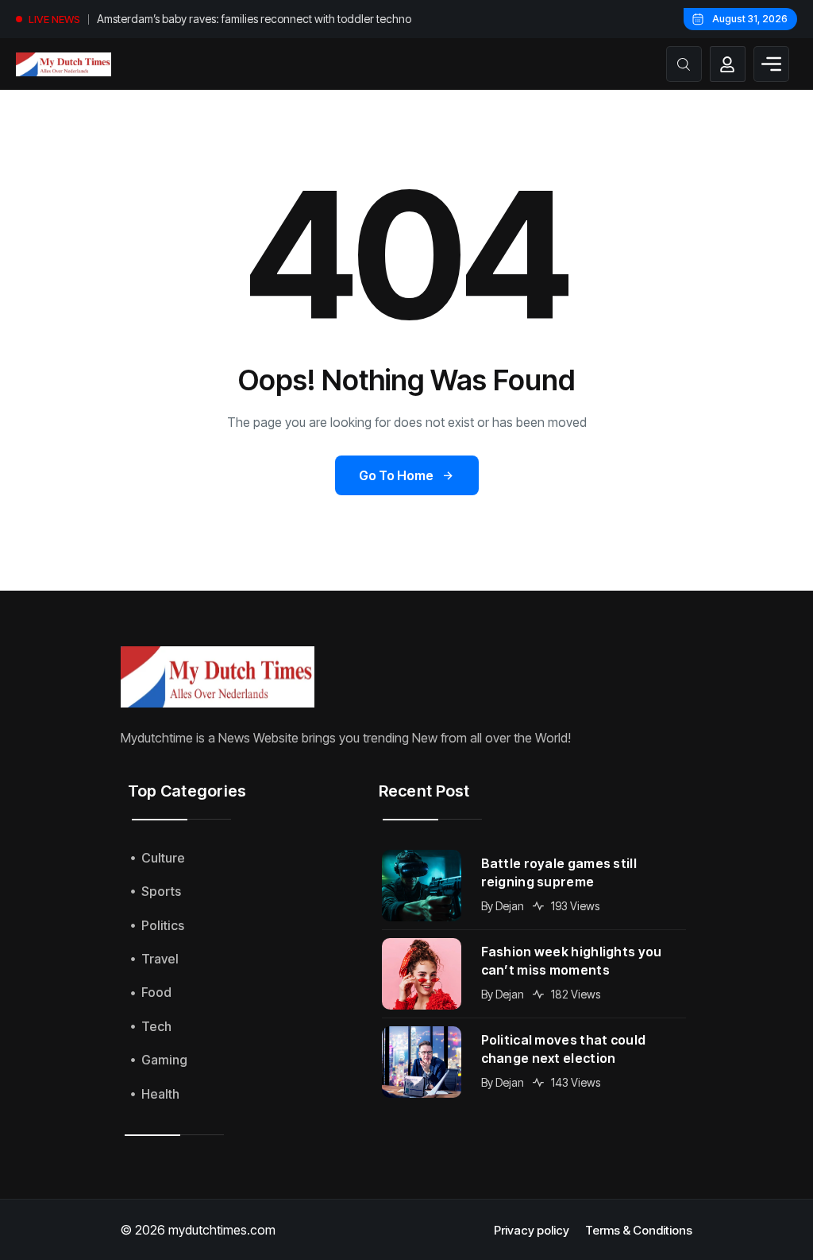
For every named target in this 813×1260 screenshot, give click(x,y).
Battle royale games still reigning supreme (559, 872)
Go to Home (396, 475)
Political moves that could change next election (563, 1049)
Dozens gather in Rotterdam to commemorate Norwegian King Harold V (250, 20)
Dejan (509, 906)
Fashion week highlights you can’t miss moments (571, 961)
